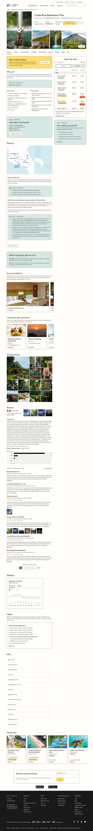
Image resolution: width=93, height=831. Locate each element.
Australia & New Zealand (29, 803)
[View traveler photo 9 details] (46, 385)
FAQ (68, 52)
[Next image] (24, 747)
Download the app (59, 116)
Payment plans (61, 798)
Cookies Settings (52, 828)
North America (27, 812)
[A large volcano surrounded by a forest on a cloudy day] (74, 39)
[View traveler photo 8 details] (35, 385)
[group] (28, 297)
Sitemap (8, 828)
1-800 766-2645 (11, 801)
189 (38, 568)
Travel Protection (31, 828)
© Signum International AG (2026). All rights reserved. (69, 828)
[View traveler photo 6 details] (12, 385)
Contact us (67, 2)
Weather (57, 52)
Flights (63, 52)
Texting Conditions (44, 828)
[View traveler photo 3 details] (46, 362)
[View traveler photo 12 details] (35, 396)
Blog (76, 801)
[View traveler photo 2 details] (35, 362)
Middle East (26, 809)
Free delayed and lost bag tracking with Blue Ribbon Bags (23, 636)
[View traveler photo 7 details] (23, 385)
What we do (43, 798)
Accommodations (24, 52)
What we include (45, 801)
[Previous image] (21, 747)
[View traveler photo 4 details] (35, 373)
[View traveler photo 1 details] (18, 367)
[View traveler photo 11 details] (23, 396)
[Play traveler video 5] (46, 373)
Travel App (43, 805)
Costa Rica (21, 9)
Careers (43, 803)
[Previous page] (17, 567)
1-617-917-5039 (19, 125)
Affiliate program (79, 807)
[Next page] (41, 567)
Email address (62, 773)
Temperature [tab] (12, 586)
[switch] (24, 737)
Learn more (11, 646)
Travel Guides (78, 803)
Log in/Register (79, 2)
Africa (25, 798)
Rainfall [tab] (19, 586)
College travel (61, 805)
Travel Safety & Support (80, 805)
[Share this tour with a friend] (81, 23)
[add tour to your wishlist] (78, 23)
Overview (9, 52)
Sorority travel (61, 803)
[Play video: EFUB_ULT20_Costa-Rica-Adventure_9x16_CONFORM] (19, 30)
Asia (25, 801)
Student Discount (79, 814)
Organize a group (59, 2)
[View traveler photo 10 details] (12, 396)
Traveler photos (42, 52)
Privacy (37, 828)
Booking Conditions (15, 828)
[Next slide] (51, 297)
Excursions (33, 52)
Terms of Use (23, 828)
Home (8, 9)
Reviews (51, 52)
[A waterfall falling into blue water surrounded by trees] (55, 39)
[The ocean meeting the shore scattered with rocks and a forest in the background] (32, 31)
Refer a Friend (78, 812)
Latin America (14, 9)
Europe (25, 805)
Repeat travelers (62, 801)
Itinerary (16, 52)
